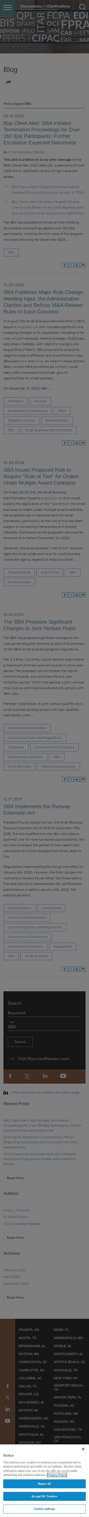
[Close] (83, 1449)
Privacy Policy (57, 1475)
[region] (44, 1480)
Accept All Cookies (44, 1496)
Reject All (44, 1483)
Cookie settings (44, 1509)
